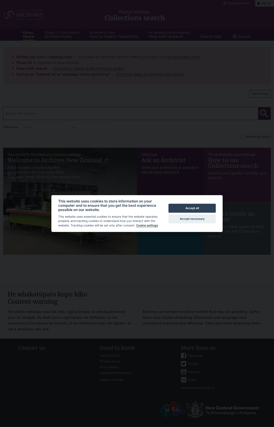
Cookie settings (147, 225)
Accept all (192, 208)
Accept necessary (192, 218)
